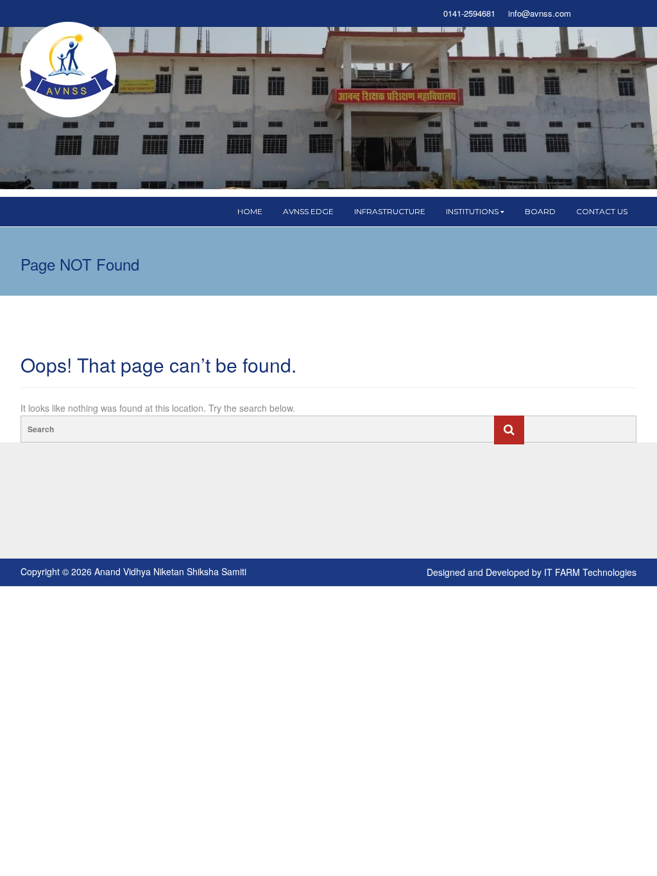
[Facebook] (596, 13)
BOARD (540, 211)
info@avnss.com (539, 13)
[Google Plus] (620, 13)
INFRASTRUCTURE (389, 211)
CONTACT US (601, 211)
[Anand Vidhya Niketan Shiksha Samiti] (69, 68)
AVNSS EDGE (308, 211)
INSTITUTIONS (472, 211)
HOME (249, 211)
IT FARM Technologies (590, 572)
